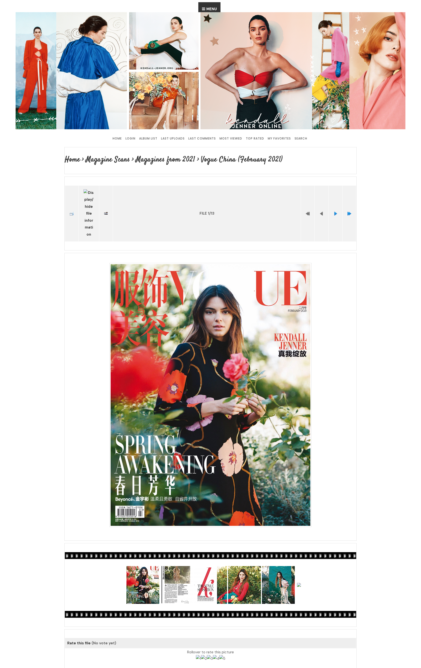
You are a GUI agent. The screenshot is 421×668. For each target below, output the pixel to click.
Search (301, 138)
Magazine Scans (105, 159)
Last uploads (173, 138)
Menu (211, 9)
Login (130, 138)
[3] (210, 645)
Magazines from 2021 (158, 159)
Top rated (255, 138)
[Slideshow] (106, 207)
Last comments (202, 138)
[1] (198, 645)
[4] (216, 645)
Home (117, 138)
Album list (148, 138)
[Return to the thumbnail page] (71, 207)
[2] (204, 645)
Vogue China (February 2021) (227, 159)
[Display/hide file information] (88, 207)
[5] (222, 645)
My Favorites (279, 138)
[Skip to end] (349, 207)
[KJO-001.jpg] (210, 382)
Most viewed (231, 138)
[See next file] (335, 207)
